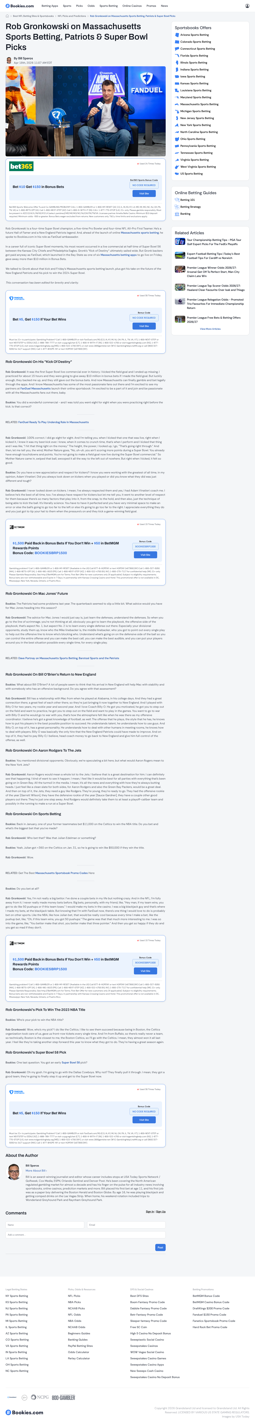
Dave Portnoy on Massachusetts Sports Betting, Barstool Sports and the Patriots (68, 658)
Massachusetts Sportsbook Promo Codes (61, 873)
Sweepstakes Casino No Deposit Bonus (155, 1377)
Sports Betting (109, 6)
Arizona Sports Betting (194, 35)
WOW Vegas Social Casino (147, 1352)
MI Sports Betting (16, 1321)
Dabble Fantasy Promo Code (148, 1308)
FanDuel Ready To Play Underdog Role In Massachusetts (53, 422)
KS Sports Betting (17, 1302)
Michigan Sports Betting (195, 111)
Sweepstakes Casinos (144, 1346)
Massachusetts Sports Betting (199, 104)
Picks (79, 6)
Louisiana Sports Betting (195, 90)
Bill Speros (25, 58)
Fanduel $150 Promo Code (209, 1314)
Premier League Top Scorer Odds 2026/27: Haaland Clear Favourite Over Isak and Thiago (216, 288)
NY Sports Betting (17, 1296)
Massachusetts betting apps (119, 255)
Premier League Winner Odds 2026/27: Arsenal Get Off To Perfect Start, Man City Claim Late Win (213, 272)
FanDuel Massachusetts (35, 388)
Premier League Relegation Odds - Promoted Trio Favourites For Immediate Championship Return (215, 304)
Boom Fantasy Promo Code (147, 1302)
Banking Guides (78, 1339)
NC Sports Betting (17, 1371)
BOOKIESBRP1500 (145, 546)
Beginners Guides (79, 1333)
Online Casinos (132, 6)
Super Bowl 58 (71, 1062)
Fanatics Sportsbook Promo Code (214, 1321)
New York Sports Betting (195, 125)
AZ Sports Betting (17, 1333)
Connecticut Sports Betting (197, 48)
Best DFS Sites (139, 1296)
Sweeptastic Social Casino (147, 1339)
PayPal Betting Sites (80, 1346)
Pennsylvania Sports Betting (198, 146)
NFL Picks (74, 1296)
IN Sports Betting (16, 1352)
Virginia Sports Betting (194, 160)
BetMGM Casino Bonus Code (211, 1302)
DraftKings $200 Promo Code (211, 1308)
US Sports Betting (191, 173)
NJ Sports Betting (17, 1308)
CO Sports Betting (17, 1339)
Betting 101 (187, 200)
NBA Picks (74, 1302)
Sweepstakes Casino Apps (147, 1364)
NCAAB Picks (76, 1308)
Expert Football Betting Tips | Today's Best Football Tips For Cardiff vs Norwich (213, 256)
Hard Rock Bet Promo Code (210, 1327)
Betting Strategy (190, 207)
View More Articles (210, 328)
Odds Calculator (78, 1352)
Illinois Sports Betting (193, 62)
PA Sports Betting (17, 1314)
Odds (91, 6)
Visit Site (144, 193)
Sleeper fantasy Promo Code (148, 1321)
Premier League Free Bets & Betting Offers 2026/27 (214, 320)
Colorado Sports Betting (195, 42)
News (164, 6)
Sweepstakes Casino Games (148, 1358)
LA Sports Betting (17, 1358)
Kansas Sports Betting (194, 83)
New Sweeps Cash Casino (146, 1371)
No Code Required (144, 185)
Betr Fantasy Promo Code (146, 1314)
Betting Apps (50, 6)
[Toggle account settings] (247, 6)
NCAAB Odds (76, 1327)
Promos (151, 6)
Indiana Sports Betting (194, 69)
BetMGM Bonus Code (206, 1296)
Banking (185, 214)
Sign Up (161, 1211)
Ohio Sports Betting (192, 139)
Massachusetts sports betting (140, 232)
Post (160, 1247)
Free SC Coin (138, 1327)
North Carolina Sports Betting (199, 132)
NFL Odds (74, 1314)
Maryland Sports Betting (195, 97)
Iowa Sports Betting (192, 76)
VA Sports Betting (17, 1346)
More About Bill (36, 1170)
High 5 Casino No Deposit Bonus (150, 1333)
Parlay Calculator (79, 1358)
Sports (67, 6)
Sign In (150, 1211)
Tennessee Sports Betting (196, 153)
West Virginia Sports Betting (198, 167)
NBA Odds (74, 1321)
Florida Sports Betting (194, 55)
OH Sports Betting (17, 1364)
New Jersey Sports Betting (197, 118)
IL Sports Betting (16, 1327)
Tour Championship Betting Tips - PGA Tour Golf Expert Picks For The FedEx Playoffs (214, 242)
